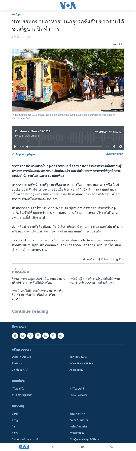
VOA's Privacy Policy (81, 363)
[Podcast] (53, 336)
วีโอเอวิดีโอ (18, 388)
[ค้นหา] (112, 447)
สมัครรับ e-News (78, 357)
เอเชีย (15, 414)
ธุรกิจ (15, 433)
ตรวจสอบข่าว (76, 433)
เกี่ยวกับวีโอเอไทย (21, 357)
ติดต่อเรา (17, 363)
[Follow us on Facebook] (15, 336)
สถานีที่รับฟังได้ (20, 369)
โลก (14, 426)
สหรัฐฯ (16, 14)
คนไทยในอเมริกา (78, 426)
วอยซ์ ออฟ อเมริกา (29, 135)
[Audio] (53, 447)
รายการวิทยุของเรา (22, 395)
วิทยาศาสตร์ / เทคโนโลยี (25, 439)
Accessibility (76, 369)
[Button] (118, 44)
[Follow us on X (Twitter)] (30, 336)
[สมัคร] (61, 336)
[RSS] (45, 336)
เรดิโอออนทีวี (76, 388)
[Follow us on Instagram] (38, 336)
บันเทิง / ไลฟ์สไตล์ (79, 420)
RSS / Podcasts (78, 395)
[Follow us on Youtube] (23, 336)
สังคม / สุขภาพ (77, 414)
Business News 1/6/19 (33, 131)
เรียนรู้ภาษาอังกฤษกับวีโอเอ (84, 439)
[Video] (82, 447)
